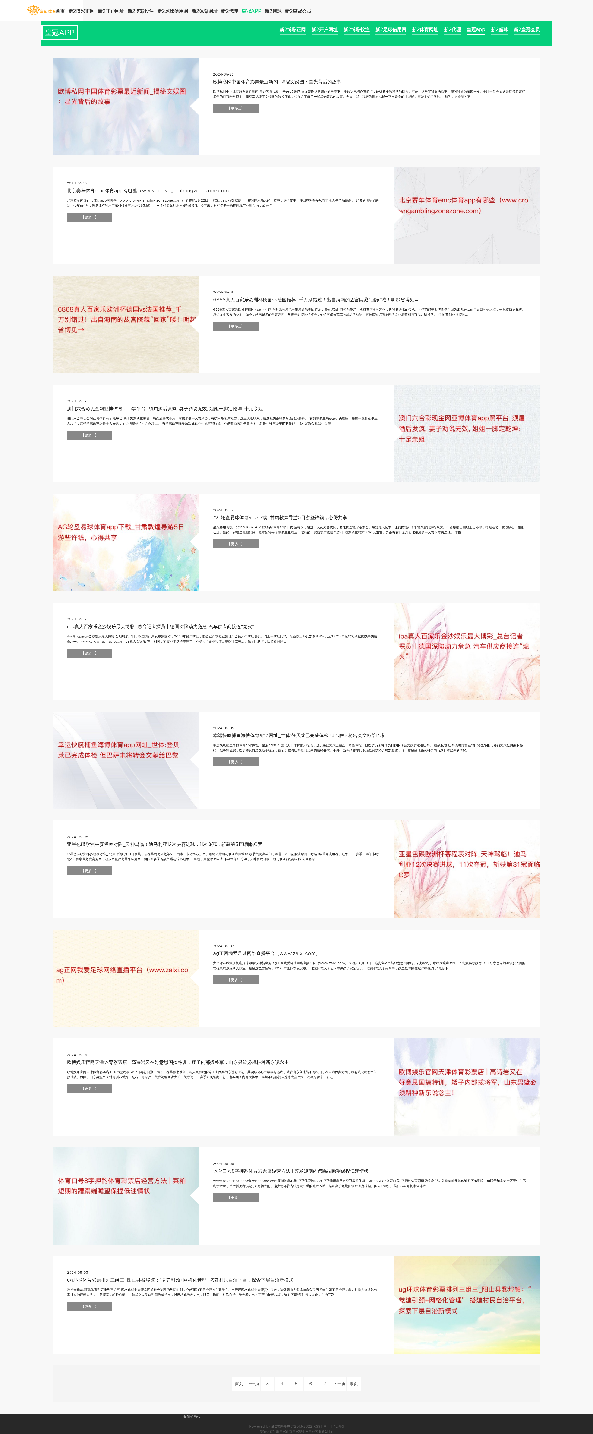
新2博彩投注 (141, 11)
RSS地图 (320, 1426)
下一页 (339, 1383)
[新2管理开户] (41, 10)
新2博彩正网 (81, 11)
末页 (354, 1383)
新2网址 (327, 1431)
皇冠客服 (315, 1431)
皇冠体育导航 (269, 1431)
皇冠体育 (285, 1431)
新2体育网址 (205, 11)
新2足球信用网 (172, 11)
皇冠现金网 (300, 1431)
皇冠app (251, 11)
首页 (60, 11)
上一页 (253, 1383)
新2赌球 (273, 11)
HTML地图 (336, 1426)
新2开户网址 (111, 11)
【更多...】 (236, 108)
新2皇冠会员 (298, 11)
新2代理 (229, 11)
